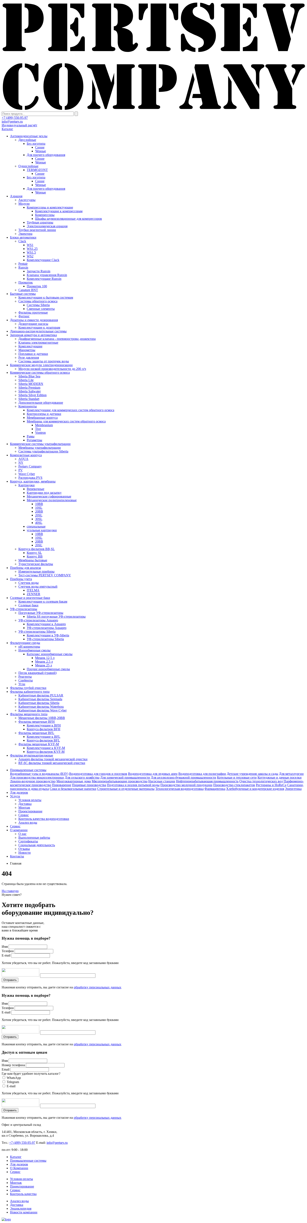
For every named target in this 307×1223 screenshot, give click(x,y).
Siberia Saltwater (29, 391)
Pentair (23, 263)
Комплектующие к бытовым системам (45, 297)
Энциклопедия (20, 1208)
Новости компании (23, 1212)
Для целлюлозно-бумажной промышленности (183, 777)
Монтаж (24, 807)
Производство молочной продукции (186, 785)
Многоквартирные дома (73, 781)
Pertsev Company (30, 466)
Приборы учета (21, 579)
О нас (22, 834)
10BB (39, 504)
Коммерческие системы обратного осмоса (40, 372)
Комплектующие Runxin (44, 278)
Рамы (30, 436)
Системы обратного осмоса (37, 301)
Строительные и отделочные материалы (126, 789)
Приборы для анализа (25, 567)
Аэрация (16, 196)
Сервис (23, 815)
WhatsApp (14, 1078)
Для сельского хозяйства (82, 777)
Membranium (44, 425)
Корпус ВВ (35, 556)
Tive (38, 429)
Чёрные (40, 151)
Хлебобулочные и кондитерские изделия (255, 789)
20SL (38, 515)
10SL (38, 507)
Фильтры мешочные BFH (36, 721)
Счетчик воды (28, 582)
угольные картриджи (42, 530)
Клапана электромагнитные (38, 342)
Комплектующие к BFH (44, 725)
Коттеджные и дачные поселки (280, 777)
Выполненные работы (34, 837)
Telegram (13, 1082)
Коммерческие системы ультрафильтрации (40, 444)
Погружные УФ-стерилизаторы (40, 613)
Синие (39, 147)
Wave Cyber (26, 474)
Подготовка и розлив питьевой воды (133, 785)
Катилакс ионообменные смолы (49, 654)
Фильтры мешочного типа (28, 714)
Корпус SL (34, 552)
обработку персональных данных (97, 987)
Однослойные (28, 166)
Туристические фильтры (35, 564)
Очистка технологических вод (261, 781)
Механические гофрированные (49, 496)
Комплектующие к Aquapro (46, 624)
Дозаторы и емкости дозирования (34, 320)
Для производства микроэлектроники (37, 777)
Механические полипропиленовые (52, 500)
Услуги (15, 796)
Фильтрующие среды (25, 643)
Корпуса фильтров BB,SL (36, 549)
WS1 (30, 245)
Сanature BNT (28, 290)
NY (20, 462)
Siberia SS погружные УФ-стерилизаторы (56, 616)
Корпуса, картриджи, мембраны (33, 481)
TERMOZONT (37, 170)
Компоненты (27, 406)
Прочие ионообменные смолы (48, 669)
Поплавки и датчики (33, 354)
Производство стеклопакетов (234, 785)
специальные (36, 526)
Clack (22, 241)
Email (5, 1069)
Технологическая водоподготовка (179, 789)
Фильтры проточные (33, 312)
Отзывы (24, 849)
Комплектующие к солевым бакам (42, 601)
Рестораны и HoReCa (271, 785)
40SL (38, 522)
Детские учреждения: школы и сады (252, 774)
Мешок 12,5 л (45, 658)
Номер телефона (13, 1065)
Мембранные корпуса (42, 417)
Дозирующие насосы (33, 324)
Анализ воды (27, 822)
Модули (24, 203)
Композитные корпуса (26, 455)
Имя (5, 946)
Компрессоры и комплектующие (50, 207)
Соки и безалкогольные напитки (73, 789)
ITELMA (33, 590)
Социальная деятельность (36, 845)
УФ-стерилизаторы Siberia (37, 631)
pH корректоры (29, 646)
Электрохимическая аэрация (47, 226)
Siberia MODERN (30, 384)
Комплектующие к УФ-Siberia (48, 635)
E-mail (6, 955)
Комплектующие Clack (43, 260)
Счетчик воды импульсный (37, 586)
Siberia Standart (28, 399)
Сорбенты (25, 680)
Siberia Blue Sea (29, 376)
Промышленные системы (28, 770)
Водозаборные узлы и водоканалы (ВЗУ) (39, 774)
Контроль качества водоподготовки (43, 819)
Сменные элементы (41, 308)
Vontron (40, 432)
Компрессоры (45, 215)
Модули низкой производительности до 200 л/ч (52, 369)
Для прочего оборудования (46, 155)
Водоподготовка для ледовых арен (153, 774)
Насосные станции (161, 781)
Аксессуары (27, 200)
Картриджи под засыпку (44, 492)
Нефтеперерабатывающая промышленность (207, 781)
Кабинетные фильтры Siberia (38, 703)
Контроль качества (23, 1194)
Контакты (17, 856)
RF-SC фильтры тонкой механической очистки (51, 763)
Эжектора (25, 233)
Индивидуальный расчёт (19, 125)
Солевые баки (28, 605)
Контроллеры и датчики (44, 414)
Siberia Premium (29, 387)
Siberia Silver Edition (32, 395)
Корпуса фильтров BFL (43, 740)
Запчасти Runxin (38, 271)
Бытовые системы (23, 293)
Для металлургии (291, 774)
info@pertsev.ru (12, 121)
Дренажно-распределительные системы (38, 331)
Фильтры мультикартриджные (31, 755)
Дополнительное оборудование (40, 402)
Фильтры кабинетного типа (29, 691)
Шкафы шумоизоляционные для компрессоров (68, 218)
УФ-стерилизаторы (23, 609)
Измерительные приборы (36, 571)
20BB (39, 511)
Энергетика (293, 789)
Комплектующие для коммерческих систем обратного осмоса (70, 410)
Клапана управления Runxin (47, 275)
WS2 (30, 256)
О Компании (19, 1168)
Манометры (26, 350)
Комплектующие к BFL (43, 736)
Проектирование (30, 811)
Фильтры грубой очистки (28, 688)
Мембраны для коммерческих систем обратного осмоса (66, 421)
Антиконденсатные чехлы (28, 136)
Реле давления (28, 357)
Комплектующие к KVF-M (46, 748)
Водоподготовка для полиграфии (202, 774)
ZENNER (33, 594)
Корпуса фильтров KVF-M (46, 751)
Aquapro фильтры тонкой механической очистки (53, 759)
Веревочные (35, 489)
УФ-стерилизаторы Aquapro (38, 620)
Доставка (25, 804)
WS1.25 (32, 248)
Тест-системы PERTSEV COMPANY (44, 575)
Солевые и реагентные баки (30, 598)
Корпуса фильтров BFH (43, 729)
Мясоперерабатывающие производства (119, 781)
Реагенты (25, 676)
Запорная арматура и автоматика (33, 335)
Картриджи (26, 485)
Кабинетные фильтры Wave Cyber (42, 710)
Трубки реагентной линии (37, 230)
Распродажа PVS (30, 477)
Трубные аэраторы (40, 222)
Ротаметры (34, 440)
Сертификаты (28, 841)
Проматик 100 (37, 286)
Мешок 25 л (43, 665)
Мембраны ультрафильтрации (39, 447)
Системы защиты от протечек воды (43, 361)
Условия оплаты (29, 800)
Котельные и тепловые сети (237, 777)
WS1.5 (31, 252)
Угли (21, 684)
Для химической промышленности (125, 777)
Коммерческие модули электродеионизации (41, 365)
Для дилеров (19, 792)
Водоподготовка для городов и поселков (98, 774)
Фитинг (24, 316)
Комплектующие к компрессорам (58, 211)
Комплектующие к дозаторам (39, 327)
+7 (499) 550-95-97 (15, 117)
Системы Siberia (38, 305)
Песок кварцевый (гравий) (37, 673)
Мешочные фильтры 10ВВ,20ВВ (41, 718)
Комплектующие (30, 346)
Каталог (7, 129)
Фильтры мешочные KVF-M (38, 744)
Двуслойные (27, 140)
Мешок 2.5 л (44, 661)
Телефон (8, 951)
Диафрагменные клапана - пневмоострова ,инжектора (57, 339)
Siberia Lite (26, 380)
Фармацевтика (214, 789)
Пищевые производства (89, 785)
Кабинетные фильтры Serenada (40, 699)
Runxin (23, 267)
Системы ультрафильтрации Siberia (43, 451)
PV (20, 470)
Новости (24, 852)
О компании (19, 830)
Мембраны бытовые (32, 560)
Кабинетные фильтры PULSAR (40, 695)
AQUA (23, 459)
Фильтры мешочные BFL (36, 733)
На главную (10, 891)
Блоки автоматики (23, 237)
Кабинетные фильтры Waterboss (41, 706)
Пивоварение (61, 785)
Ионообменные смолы (34, 650)
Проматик (25, 282)
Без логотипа (36, 143)
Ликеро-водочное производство (33, 781)
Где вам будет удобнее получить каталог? (31, 1073)
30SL (38, 519)
